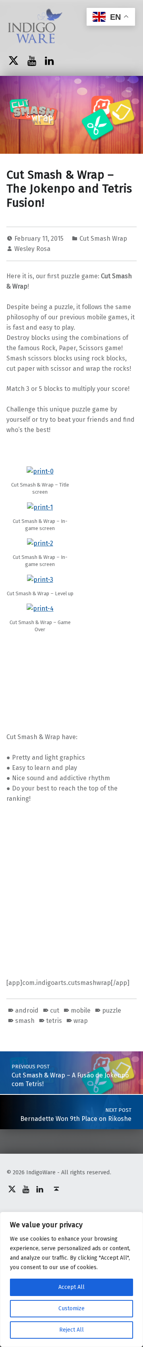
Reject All (71, 1329)
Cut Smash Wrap (103, 238)
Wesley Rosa (32, 249)
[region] (71, 1279)
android (27, 1010)
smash (25, 1020)
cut (54, 1010)
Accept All (71, 1287)
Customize (71, 1308)
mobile (81, 1010)
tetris (54, 1020)
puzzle (111, 1010)
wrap (80, 1020)
